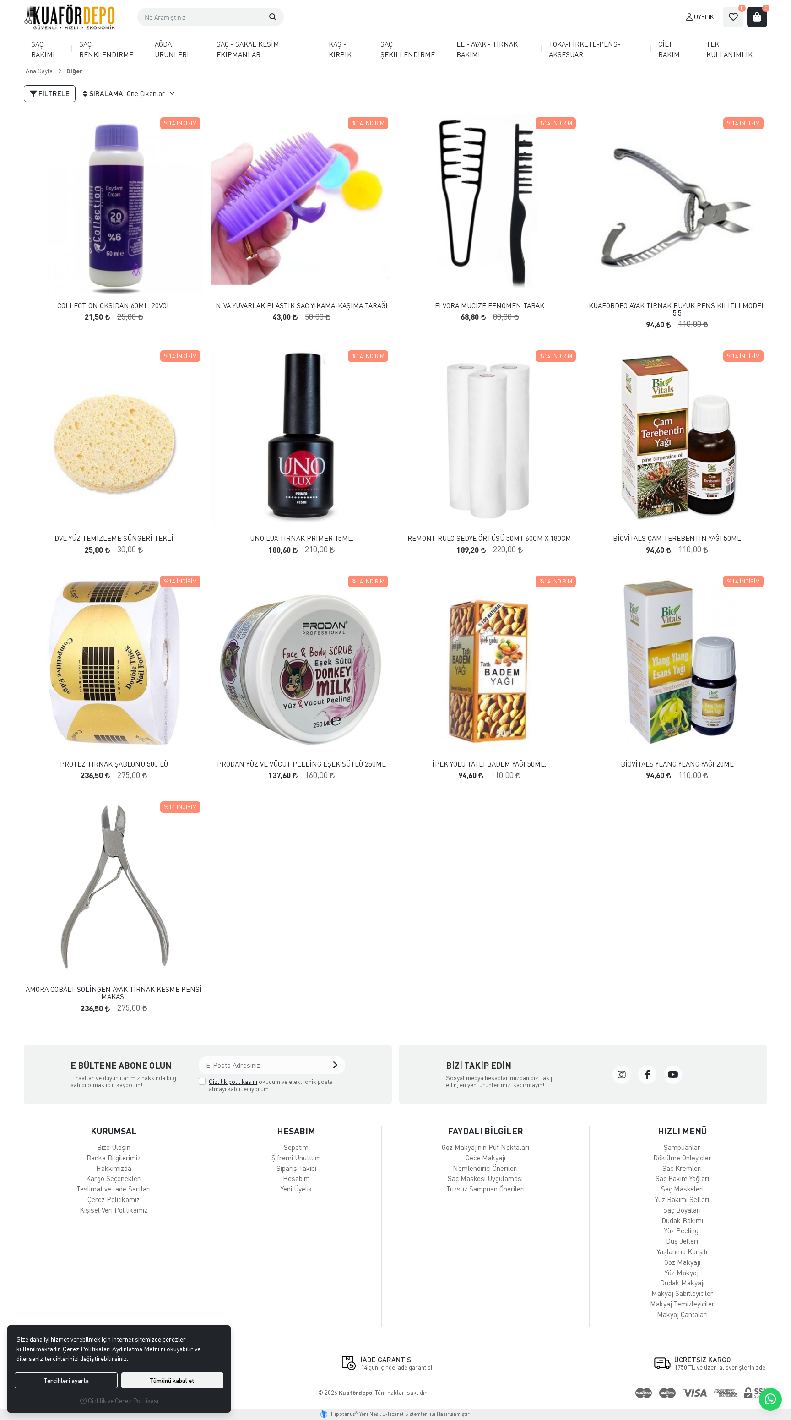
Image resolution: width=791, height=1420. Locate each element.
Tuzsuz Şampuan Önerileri (485, 1189)
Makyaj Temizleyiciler (682, 1304)
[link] (621, 1075)
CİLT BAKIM (669, 49)
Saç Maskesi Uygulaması (485, 1178)
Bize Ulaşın (113, 1147)
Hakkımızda (113, 1168)
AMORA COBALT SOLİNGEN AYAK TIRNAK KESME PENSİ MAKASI (114, 993)
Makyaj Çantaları (682, 1314)
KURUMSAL (114, 1131)
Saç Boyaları (682, 1210)
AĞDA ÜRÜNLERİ (172, 49)
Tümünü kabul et (172, 1380)
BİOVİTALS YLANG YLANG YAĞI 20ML (677, 764)
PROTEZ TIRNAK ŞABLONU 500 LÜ (114, 764)
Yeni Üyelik (296, 1189)
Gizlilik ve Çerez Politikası (122, 1400)
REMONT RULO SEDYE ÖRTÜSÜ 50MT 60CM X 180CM (489, 538)
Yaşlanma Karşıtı (682, 1251)
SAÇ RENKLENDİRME (106, 49)
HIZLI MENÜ (682, 1131)
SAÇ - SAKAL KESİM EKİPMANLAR (248, 49)
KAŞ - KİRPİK (340, 49)
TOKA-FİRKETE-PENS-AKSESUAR (584, 49)
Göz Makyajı (682, 1262)
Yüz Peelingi (682, 1230)
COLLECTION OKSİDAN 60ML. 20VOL (114, 306)
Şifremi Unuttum (296, 1157)
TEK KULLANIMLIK (729, 49)
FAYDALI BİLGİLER (485, 1131)
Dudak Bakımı (682, 1220)
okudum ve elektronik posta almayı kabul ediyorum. (271, 1085)
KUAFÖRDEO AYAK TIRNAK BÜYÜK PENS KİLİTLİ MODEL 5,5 (677, 309)
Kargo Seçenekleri (113, 1178)
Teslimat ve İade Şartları (113, 1189)
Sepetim (296, 1147)
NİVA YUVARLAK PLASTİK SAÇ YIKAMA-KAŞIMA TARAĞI (302, 306)
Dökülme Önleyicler (682, 1157)
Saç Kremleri (682, 1168)
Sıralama (106, 93)
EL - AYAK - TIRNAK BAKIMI (487, 49)
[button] (273, 17)
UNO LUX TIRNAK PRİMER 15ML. (301, 538)
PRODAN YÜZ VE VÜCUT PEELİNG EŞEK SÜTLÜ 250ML (301, 764)
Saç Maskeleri (682, 1189)
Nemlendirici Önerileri (485, 1168)
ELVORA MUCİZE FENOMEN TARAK (489, 306)
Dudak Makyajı (682, 1283)
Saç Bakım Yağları (682, 1178)
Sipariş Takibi (296, 1168)
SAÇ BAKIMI (43, 49)
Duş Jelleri (682, 1241)
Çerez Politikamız (113, 1199)
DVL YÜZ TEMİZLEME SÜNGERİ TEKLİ (113, 538)
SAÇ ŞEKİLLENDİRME (407, 49)
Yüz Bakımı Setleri (682, 1199)
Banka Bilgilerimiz (114, 1157)
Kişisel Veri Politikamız (113, 1210)
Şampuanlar (682, 1147)
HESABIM (296, 1131)
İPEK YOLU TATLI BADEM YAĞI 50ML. (489, 764)
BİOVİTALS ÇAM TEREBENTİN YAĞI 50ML (677, 538)
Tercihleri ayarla (66, 1380)
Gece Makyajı (485, 1157)
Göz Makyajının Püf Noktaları (485, 1147)
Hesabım (296, 1178)
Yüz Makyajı (682, 1272)
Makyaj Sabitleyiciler (682, 1293)
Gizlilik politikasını (233, 1081)
